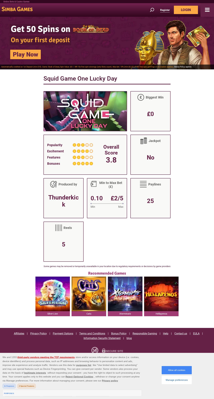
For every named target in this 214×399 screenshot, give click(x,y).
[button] (207, 10)
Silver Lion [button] (52, 313)
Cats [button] (88, 313)
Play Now (25, 54)
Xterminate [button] (125, 313)
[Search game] (154, 10)
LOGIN (186, 10)
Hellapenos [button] (161, 313)
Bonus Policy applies (183, 67)
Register (165, 10)
